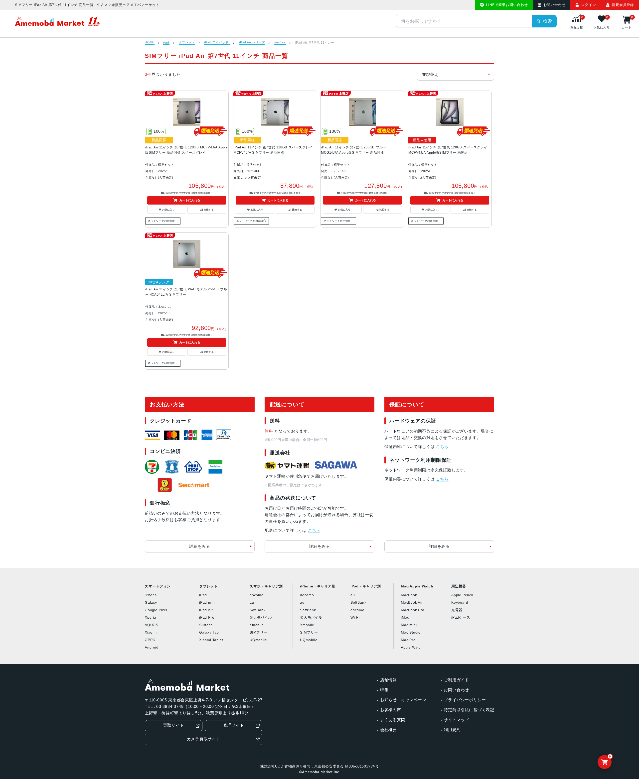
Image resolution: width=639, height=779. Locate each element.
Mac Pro (408, 640)
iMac (405, 617)
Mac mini (409, 625)
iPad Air (206, 610)
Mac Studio (411, 632)
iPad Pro (206, 617)
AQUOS (151, 625)
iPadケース (460, 617)
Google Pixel (156, 610)
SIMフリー (259, 632)
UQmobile (258, 640)
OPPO (150, 640)
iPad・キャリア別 (365, 586)
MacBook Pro (412, 610)
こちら (314, 530)
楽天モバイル (261, 617)
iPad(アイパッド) (217, 42)
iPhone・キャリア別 (317, 586)
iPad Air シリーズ (252, 42)
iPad (203, 595)
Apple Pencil (462, 595)
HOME (150, 42)
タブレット (187, 42)
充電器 (456, 610)
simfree (280, 42)
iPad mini (207, 602)
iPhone (151, 595)
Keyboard (459, 602)
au (252, 602)
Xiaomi (151, 632)
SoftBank (257, 610)
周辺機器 (458, 586)
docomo (257, 595)
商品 (166, 42)
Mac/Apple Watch (417, 586)
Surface (206, 625)
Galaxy (151, 602)
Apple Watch (412, 647)
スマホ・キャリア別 (266, 586)
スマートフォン (158, 586)
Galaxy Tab (209, 632)
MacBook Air (412, 602)
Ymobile (257, 625)
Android (152, 647)
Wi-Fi (355, 617)
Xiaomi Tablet (211, 640)
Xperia (150, 617)
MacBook (409, 595)
